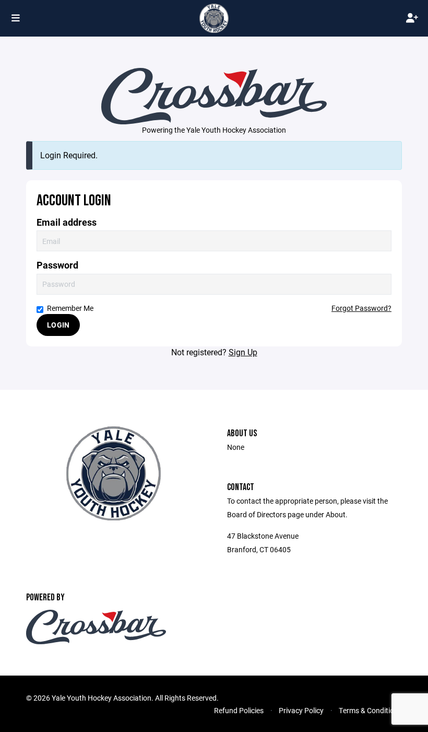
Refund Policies (239, 710)
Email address (67, 222)
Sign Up (243, 351)
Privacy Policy (301, 710)
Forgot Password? (361, 308)
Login (58, 325)
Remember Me (70, 308)
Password (57, 265)
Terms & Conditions (370, 710)
